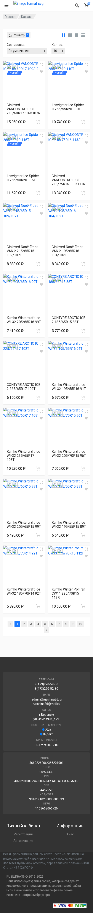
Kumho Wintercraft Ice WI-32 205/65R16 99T (24, 320)
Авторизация (23, 841)
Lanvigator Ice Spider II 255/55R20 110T (68, 107)
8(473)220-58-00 (46, 684)
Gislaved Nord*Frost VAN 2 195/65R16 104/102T (67, 251)
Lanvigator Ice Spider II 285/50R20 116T (23, 178)
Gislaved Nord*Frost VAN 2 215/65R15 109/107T (22, 251)
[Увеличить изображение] (41, 64)
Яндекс (47, 734)
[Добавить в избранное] (41, 71)
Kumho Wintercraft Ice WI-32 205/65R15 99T (24, 524)
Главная (10, 16)
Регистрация (23, 834)
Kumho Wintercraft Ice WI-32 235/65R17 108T (23, 455)
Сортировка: (16, 45)
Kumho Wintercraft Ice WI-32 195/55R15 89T (69, 524)
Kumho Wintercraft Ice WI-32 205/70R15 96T (69, 453)
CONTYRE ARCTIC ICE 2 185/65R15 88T (68, 320)
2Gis (48, 730)
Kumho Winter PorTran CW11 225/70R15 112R (68, 593)
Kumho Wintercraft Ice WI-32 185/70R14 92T (24, 591)
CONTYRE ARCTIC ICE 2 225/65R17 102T (23, 387)
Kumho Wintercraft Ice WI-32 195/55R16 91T (69, 387)
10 (80, 624)
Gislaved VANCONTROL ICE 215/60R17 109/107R (23, 109)
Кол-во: (57, 45)
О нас (70, 834)
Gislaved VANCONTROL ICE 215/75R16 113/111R (68, 180)
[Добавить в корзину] (38, 122)
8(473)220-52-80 (46, 688)
